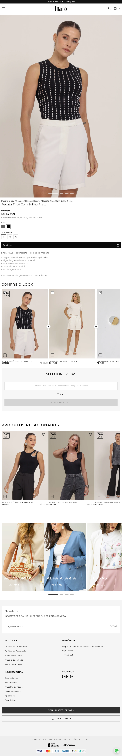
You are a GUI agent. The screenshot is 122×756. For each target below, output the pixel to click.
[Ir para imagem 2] (61, 193)
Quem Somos (11, 678)
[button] (117, 8)
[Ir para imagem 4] (72, 193)
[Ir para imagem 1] (53, 193)
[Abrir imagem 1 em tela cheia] (61, 106)
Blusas (28, 201)
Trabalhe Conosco (14, 687)
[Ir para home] (61, 8)
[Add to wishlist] (43, 434)
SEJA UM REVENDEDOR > (61, 710)
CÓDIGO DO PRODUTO (39, 253)
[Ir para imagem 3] (66, 193)
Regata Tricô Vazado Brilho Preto (18, 503)
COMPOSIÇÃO (21, 253)
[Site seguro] (53, 745)
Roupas (20, 201)
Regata (36, 201)
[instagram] (63, 676)
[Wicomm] (69, 745)
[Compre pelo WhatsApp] (116, 750)
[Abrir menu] (3, 8)
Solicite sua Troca (13, 655)
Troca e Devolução (14, 660)
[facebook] (67, 676)
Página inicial (7, 201)
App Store (10, 696)
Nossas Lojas (11, 682)
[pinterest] (71, 676)
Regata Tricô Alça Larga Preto (63, 503)
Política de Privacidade (16, 646)
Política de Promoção (15, 651)
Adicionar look (61, 402)
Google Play (11, 700)
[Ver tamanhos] (5, 355)
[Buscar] (109, 8)
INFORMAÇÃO (7, 253)
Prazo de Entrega (13, 664)
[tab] (53, 594)
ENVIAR (113, 626)
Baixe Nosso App (13, 691)
